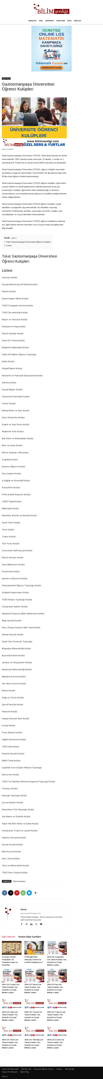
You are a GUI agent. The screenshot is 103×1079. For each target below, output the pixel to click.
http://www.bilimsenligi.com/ (31, 913)
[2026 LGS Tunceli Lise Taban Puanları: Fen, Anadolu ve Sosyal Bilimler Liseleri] (34, 1003)
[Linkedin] (32, 924)
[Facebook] (4, 893)
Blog (69, 21)
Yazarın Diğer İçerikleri (29, 936)
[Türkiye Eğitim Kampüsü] (51, 9)
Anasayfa (32, 21)
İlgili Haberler (8, 936)
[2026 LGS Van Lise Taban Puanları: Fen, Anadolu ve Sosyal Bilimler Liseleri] (57, 975)
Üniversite (49, 21)
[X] (10, 893)
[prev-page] (3, 1053)
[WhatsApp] (23, 893)
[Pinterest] (17, 893)
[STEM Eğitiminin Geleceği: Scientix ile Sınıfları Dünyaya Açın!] (34, 948)
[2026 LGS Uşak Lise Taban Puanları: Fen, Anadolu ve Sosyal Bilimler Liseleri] (12, 1003)
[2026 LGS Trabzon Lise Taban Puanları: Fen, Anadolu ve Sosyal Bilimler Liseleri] (57, 1003)
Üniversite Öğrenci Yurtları (44, 1069)
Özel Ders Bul (26, 1069)
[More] (35, 893)
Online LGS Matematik (10, 1069)
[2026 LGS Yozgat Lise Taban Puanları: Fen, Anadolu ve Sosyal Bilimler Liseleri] (12, 975)
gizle (14, 238)
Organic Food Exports (10, 1072)
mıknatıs (59, 1069)
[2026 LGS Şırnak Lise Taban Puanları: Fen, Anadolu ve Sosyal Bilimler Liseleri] (57, 1030)
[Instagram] (27, 924)
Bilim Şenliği (69, 1069)
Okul (41, 21)
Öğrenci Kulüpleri (19, 881)
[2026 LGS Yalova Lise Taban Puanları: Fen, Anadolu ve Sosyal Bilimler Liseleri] (34, 975)
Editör (24, 909)
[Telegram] (29, 893)
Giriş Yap (77, 21)
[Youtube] (42, 924)
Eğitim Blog (6, 78)
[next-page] (8, 1053)
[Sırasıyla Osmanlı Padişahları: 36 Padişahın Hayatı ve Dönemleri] (12, 948)
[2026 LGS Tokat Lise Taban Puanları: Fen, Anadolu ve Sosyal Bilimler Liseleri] (12, 1030)
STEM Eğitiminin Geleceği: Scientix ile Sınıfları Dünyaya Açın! (33, 959)
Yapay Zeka (60, 21)
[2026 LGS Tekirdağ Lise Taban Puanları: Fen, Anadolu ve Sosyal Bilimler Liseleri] (34, 1030)
